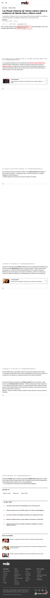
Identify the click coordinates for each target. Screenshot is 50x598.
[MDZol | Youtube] (42, 590)
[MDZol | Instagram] (39, 590)
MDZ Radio (28, 575)
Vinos (4, 580)
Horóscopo (28, 573)
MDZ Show (4, 19)
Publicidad (39, 571)
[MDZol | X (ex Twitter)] (46, 590)
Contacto (39, 573)
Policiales (5, 575)
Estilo (4, 579)
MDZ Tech (28, 579)
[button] (2, 2)
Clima (27, 571)
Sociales (5, 582)
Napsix (27, 580)
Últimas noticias (6, 571)
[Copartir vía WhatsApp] (3, 24)
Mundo (4, 577)
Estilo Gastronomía (18, 578)
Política (15, 569)
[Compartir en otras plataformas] (6, 24)
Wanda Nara (15, 493)
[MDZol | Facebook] (36, 590)
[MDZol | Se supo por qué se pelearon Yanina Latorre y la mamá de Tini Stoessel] (46, 281)
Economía (5, 573)
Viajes (15, 580)
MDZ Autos (16, 582)
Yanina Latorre (6, 493)
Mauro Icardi (33, 63)
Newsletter (16, 584)
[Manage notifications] (47, 592)
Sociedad (16, 570)
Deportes (16, 572)
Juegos (27, 577)
